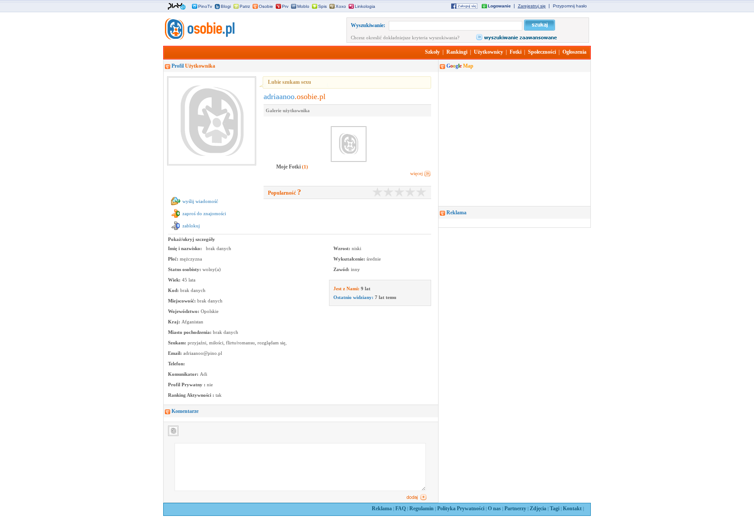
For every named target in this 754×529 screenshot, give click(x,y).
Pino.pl (177, 6)
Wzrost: (342, 248)
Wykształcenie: (350, 258)
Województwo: (184, 311)
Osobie (266, 6)
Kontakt (572, 508)
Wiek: (175, 279)
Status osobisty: (185, 269)
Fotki (515, 52)
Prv (285, 6)
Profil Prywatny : (187, 384)
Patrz (245, 6)
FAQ (400, 508)
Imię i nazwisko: (185, 248)
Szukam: (178, 342)
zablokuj (191, 225)
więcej (416, 173)
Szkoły (432, 52)
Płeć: (174, 258)
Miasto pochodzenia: (190, 332)
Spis (322, 6)
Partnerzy (515, 508)
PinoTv (205, 6)
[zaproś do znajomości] (175, 217)
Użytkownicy (488, 52)
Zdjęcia (538, 508)
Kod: (174, 290)
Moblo (303, 6)
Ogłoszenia (574, 52)
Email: (175, 353)
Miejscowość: (182, 300)
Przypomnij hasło (570, 5)
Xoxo (341, 6)
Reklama (382, 508)
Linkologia (365, 6)
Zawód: (342, 269)
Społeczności (542, 52)
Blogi (226, 6)
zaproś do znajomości (204, 213)
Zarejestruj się (532, 5)
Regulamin (421, 508)
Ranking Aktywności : (192, 395)
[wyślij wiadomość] (175, 205)
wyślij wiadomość (200, 201)
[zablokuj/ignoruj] (175, 230)
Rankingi (456, 52)
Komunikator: (184, 374)
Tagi (554, 508)
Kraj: (175, 321)
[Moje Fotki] (292, 161)
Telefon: (176, 363)
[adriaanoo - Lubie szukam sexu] (199, 38)
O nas (494, 508)
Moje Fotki (289, 167)
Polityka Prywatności (460, 508)
